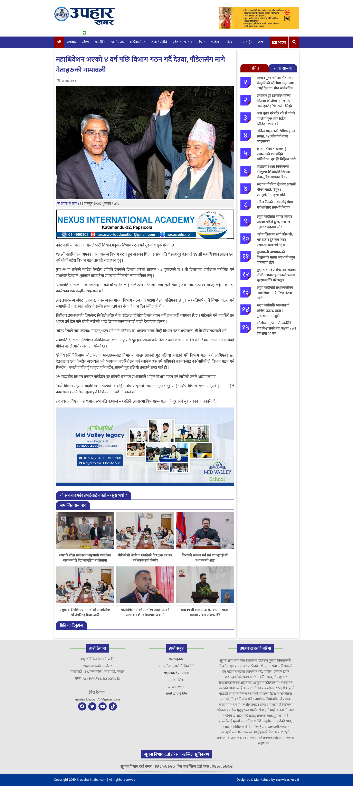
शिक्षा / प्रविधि (159, 42)
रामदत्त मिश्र (176, 680)
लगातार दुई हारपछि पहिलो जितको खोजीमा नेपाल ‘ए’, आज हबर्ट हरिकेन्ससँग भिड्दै (274, 101)
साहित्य (214, 42)
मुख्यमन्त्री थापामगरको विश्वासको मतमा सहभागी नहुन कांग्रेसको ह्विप (276, 257)
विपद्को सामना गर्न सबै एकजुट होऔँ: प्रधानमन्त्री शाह (205, 558)
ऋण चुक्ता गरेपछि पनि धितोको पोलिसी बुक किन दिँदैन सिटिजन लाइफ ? (276, 119)
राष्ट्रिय (85, 42)
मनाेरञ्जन (229, 42)
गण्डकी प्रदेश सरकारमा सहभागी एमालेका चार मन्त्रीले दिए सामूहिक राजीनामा (85, 558)
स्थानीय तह (117, 42)
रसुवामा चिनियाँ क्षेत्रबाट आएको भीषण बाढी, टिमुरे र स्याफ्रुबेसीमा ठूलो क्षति (276, 190)
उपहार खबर (69, 81)
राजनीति (100, 42)
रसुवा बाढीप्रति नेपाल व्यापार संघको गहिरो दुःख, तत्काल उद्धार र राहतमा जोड (274, 222)
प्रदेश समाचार (181, 42)
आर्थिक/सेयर (137, 42)
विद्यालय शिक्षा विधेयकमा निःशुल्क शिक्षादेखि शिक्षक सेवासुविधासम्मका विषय (273, 172)
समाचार (71, 42)
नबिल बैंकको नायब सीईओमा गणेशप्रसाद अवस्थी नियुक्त (275, 204)
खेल (260, 42)
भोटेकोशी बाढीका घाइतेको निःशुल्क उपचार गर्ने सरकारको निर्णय (145, 558)
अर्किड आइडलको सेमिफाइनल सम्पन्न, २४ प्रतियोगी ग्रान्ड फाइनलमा (276, 136)
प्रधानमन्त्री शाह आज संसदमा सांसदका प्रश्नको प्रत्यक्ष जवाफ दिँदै (205, 612)
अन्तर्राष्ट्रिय (246, 42)
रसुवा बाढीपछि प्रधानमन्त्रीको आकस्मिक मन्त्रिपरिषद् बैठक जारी (85, 612)
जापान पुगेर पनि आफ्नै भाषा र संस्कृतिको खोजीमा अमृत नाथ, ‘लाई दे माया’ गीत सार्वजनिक (276, 83)
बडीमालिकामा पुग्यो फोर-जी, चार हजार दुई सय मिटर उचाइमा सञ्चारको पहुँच (275, 240)
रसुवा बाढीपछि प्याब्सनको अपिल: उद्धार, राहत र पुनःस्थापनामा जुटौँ (273, 311)
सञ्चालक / (170, 673)
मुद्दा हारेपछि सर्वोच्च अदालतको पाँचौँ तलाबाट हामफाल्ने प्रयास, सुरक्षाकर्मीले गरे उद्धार (276, 275)
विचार (201, 42)
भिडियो (282, 43)
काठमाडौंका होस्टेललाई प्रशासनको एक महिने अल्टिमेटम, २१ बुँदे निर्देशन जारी (276, 154)
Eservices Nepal (287, 780)
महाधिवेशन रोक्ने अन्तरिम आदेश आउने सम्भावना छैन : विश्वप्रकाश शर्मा (145, 612)
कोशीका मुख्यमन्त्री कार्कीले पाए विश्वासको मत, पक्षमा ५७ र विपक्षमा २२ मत (276, 328)
